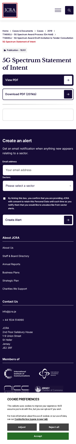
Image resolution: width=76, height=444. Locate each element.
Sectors (6, 177)
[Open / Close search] (69, 10)
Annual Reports (11, 264)
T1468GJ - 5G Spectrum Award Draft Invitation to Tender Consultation (37, 38)
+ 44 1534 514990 (13, 319)
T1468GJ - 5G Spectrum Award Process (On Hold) (27, 34)
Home (5, 31)
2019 (49, 31)
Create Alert (13, 220)
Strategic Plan (10, 280)
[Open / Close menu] (58, 10)
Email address (9, 161)
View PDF (11, 80)
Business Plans (10, 272)
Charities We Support (14, 288)
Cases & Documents (22, 31)
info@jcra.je (9, 311)
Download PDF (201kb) (20, 94)
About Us (7, 247)
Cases (40, 31)
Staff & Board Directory (15, 255)
